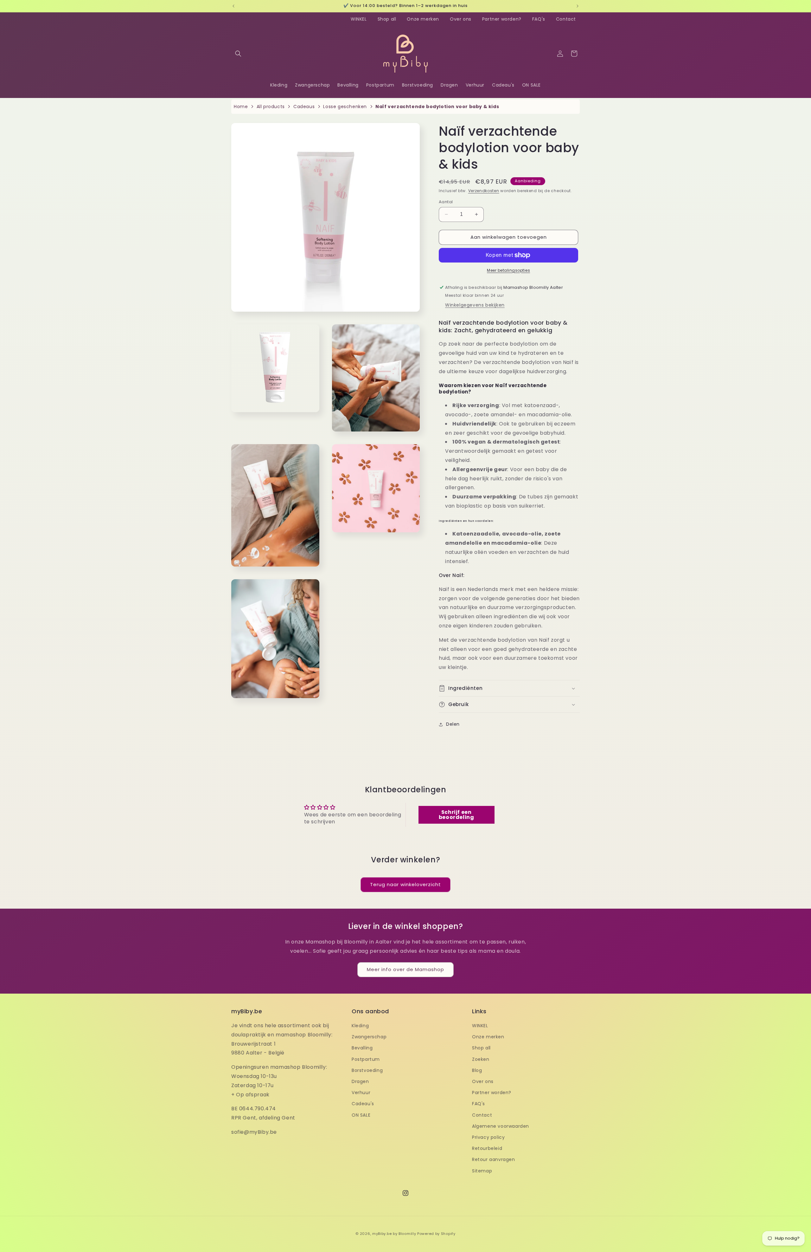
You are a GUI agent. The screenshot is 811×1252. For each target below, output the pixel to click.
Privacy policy (488, 1137)
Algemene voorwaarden (500, 1126)
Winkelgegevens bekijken (475, 305)
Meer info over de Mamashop (405, 969)
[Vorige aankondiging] (233, 6)
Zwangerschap (369, 1037)
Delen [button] (453, 724)
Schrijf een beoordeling (456, 814)
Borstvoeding (367, 1070)
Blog (477, 1070)
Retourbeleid (487, 1148)
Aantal (446, 202)
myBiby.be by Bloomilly (394, 1233)
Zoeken (480, 1059)
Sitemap (482, 1170)
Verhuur (361, 1092)
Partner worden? (501, 19)
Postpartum (366, 1059)
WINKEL (359, 19)
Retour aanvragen (493, 1159)
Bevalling (362, 1048)
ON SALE (361, 1115)
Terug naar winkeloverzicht (405, 884)
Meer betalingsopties (508, 270)
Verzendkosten (483, 190)
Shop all (387, 19)
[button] (238, 54)
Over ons (460, 19)
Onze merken (423, 19)
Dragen (360, 1081)
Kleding (360, 1025)
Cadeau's (363, 1103)
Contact (566, 19)
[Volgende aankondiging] (577, 6)
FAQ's (538, 19)
